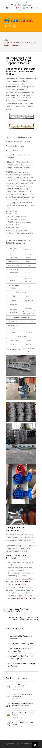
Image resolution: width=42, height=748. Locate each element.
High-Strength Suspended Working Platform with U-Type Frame (22, 704)
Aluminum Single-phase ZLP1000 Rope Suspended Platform (23, 618)
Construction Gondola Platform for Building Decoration (22, 714)
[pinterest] (9, 26)
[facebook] (5, 26)
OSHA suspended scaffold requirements (21, 598)
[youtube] (14, 26)
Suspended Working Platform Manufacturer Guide (20, 686)
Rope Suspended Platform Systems (20, 643)
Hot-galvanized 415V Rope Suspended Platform (17, 610)
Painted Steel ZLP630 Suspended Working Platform (22, 695)
